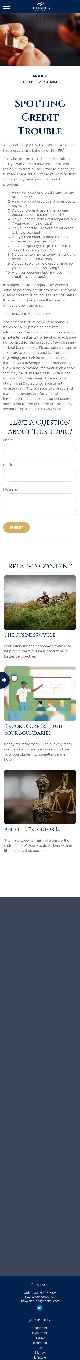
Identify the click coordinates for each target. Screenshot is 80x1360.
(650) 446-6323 (45, 1292)
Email (7, 465)
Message (10, 489)
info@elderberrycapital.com (40, 1301)
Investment (40, 1332)
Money (40, 1352)
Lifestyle (40, 1357)
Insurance (40, 1342)
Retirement (40, 1328)
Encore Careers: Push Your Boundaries (33, 730)
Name (8, 440)
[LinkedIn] (39, 1308)
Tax (40, 1347)
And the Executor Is (32, 829)
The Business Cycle (29, 635)
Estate (40, 1337)
